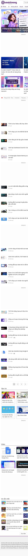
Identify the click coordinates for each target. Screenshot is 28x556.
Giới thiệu (3, 542)
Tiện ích (4, 388)
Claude (21, 6)
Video (3, 444)
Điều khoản (8, 542)
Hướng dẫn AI (14, 6)
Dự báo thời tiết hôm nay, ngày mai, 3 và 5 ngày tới (7, 416)
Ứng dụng (22, 542)
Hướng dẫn (17, 542)
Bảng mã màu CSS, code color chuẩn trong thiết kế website (8, 401)
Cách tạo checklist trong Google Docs (8, 457)
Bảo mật (12, 542)
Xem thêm (23, 533)
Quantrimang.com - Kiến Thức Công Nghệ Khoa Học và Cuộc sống (9, 3)
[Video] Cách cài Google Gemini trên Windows (8, 471)
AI (8, 6)
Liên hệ (25, 542)
